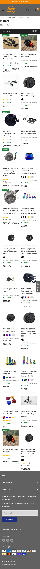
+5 (13, 377)
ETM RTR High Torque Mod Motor (10, 450)
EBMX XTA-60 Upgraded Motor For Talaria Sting (10, 133)
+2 (32, 297)
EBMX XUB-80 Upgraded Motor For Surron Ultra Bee (28, 291)
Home (2, 17)
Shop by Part (12, 17)
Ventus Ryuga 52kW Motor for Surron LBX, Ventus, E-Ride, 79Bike (29, 251)
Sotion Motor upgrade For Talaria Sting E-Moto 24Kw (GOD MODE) (10, 172)
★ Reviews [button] (38, 286)
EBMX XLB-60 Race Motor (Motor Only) (9, 330)
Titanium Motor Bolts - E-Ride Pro (10, 372)
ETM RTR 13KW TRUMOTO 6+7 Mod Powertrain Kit (10, 56)
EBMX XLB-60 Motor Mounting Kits (10, 95)
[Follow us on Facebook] (3, 540)
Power (21, 17)
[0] (36, 9)
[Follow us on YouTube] (11, 540)
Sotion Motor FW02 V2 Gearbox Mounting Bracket (29, 414)
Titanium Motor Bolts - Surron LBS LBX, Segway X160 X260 (29, 373)
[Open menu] (3, 10)
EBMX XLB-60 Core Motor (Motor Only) (28, 95)
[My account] (32, 10)
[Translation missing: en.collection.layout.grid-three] (33, 31)
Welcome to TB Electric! (20, 2)
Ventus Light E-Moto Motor (10, 290)
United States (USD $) (10, 529)
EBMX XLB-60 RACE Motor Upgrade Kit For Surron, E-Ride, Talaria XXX (28, 452)
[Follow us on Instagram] (7, 540)
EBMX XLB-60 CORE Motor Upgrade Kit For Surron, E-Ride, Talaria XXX (28, 332)
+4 (32, 177)
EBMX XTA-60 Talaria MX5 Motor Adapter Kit (29, 132)
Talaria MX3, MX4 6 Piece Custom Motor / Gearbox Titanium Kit (28, 211)
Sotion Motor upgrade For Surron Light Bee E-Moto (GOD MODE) (11, 211)
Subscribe (9, 519)
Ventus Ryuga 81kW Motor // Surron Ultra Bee (10, 251)
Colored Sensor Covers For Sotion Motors (11, 413)
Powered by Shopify (9, 564)
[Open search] (27, 10)
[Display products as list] (36, 31)
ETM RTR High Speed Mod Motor (28, 55)
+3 (32, 217)
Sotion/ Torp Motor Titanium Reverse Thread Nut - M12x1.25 (28, 171)
